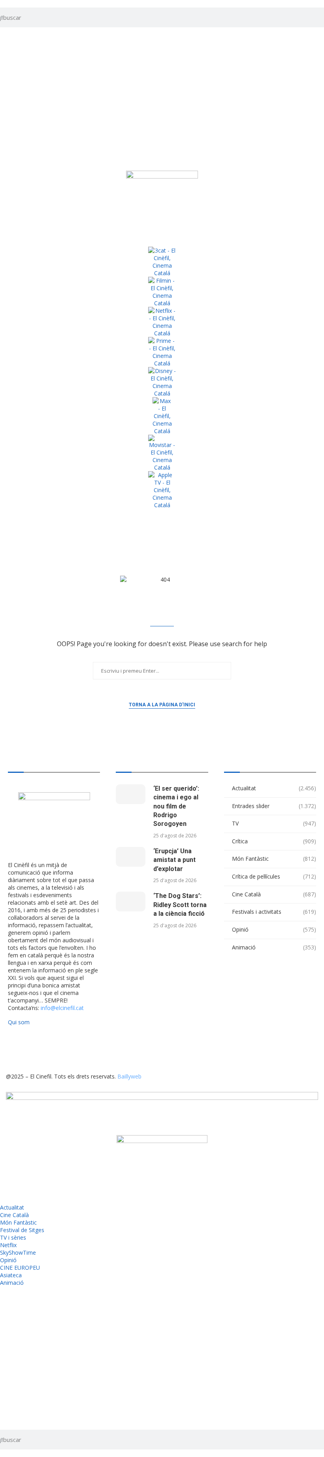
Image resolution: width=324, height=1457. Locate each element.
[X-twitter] (16, 1049)
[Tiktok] (37, 1049)
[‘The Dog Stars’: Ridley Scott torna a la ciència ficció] (130, 901)
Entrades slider (274, 806)
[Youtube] (80, 1049)
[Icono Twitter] (10, 45)
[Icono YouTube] (10, 109)
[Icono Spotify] (10, 152)
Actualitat (274, 788)
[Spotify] (122, 1049)
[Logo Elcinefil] (162, 201)
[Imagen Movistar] (162, 453)
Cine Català (274, 894)
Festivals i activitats (274, 911)
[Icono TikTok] (10, 66)
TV (274, 823)
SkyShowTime (18, 1252)
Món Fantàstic (274, 858)
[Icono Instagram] (10, 87)
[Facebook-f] (101, 1049)
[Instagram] (58, 1049)
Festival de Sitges (22, 1230)
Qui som (19, 1022)
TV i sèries (13, 1237)
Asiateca (11, 1275)
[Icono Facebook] (10, 130)
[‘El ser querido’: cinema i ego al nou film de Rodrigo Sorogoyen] (130, 794)
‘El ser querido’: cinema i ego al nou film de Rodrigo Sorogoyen (176, 806)
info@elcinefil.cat (62, 1008)
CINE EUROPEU (20, 1267)
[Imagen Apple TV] (162, 490)
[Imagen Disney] (162, 382)
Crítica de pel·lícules (274, 876)
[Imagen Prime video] (162, 352)
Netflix (8, 1245)
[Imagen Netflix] (162, 322)
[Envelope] (144, 1049)
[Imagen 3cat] (162, 262)
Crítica (274, 841)
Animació (274, 947)
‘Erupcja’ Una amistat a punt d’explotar (174, 860)
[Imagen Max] (162, 416)
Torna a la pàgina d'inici (162, 705)
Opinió (274, 929)
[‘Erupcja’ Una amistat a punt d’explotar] (130, 857)
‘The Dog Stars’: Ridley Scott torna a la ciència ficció (180, 904)
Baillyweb (129, 1076)
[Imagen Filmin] (162, 292)
